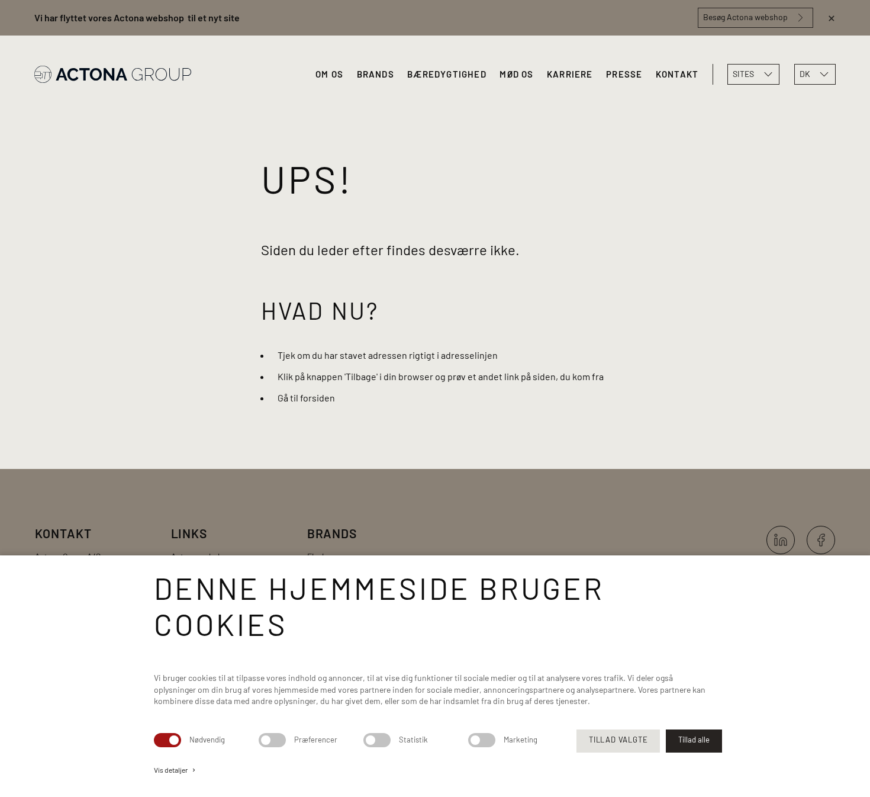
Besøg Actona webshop (745, 17)
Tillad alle (694, 739)
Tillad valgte (618, 739)
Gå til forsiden (306, 397)
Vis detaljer (175, 770)
